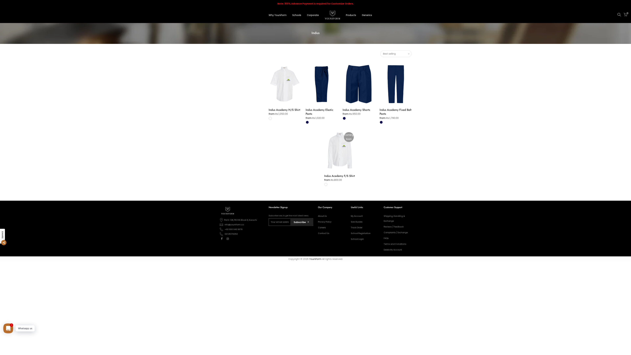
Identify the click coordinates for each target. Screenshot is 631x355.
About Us (322, 216)
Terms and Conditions (395, 244)
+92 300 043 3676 (234, 229)
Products (351, 15)
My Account (357, 216)
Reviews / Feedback (394, 226)
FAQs (386, 238)
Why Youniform (278, 15)
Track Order (356, 227)
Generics (367, 15)
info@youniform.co (234, 224)
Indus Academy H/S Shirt (284, 110)
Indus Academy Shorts (356, 110)
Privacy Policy (324, 221)
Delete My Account (393, 249)
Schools (296, 15)
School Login (357, 239)
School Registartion (361, 233)
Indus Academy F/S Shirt (339, 176)
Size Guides (356, 221)
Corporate (313, 15)
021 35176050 (231, 234)
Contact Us (323, 233)
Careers (322, 227)
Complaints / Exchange (396, 232)
